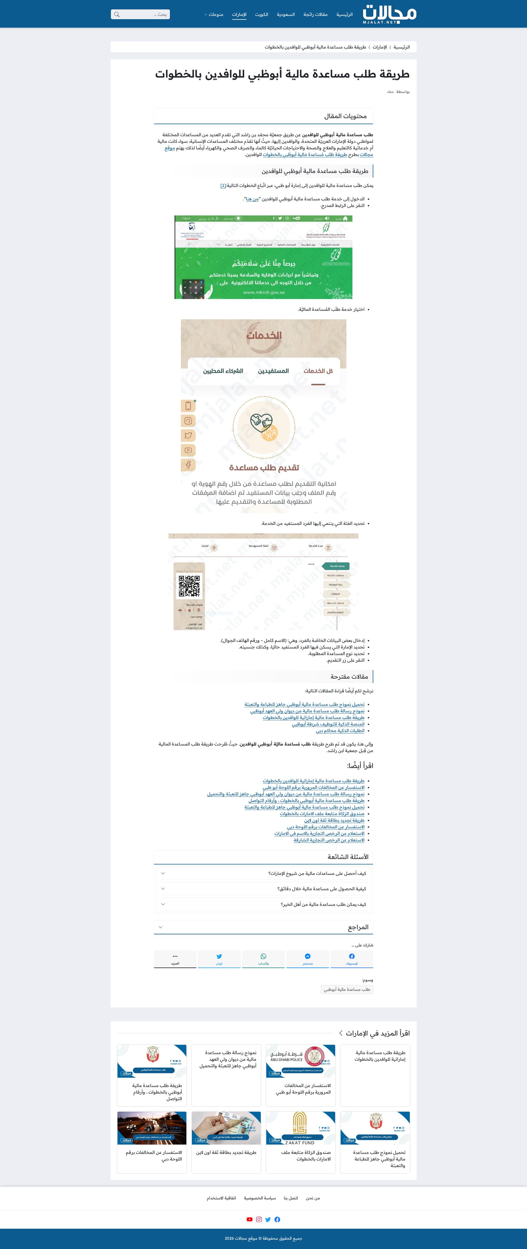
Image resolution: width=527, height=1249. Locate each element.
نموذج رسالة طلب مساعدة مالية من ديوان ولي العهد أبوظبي (307, 710)
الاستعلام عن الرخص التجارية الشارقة (329, 840)
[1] (223, 185)
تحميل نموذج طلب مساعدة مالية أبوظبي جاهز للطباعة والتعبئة (305, 704)
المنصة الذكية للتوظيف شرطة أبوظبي (328, 724)
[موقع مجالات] (388, 14)
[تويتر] (268, 1219)
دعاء (390, 91)
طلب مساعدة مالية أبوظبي (347, 989)
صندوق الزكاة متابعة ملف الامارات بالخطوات (322, 813)
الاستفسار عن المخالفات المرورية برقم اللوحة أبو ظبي (314, 787)
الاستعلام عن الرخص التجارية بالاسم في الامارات (319, 833)
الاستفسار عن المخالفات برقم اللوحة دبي (326, 826)
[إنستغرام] (259, 1219)
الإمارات (380, 47)
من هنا (252, 198)
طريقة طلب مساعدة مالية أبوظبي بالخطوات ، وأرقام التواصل (307, 800)
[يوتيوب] (249, 1219)
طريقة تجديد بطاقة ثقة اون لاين (334, 820)
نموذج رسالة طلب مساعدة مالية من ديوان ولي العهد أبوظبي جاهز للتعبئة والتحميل (286, 793)
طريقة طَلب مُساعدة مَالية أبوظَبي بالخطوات (305, 154)
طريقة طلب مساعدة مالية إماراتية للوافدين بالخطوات (314, 717)
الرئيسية (402, 47)
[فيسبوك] (277, 1219)
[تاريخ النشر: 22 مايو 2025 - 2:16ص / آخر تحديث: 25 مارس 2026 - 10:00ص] (378, 91)
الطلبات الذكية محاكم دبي (340, 730)
